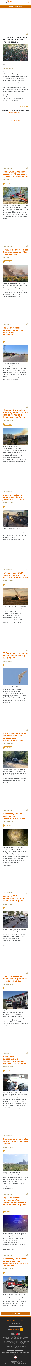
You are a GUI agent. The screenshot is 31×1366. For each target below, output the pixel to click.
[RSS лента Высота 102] (19, 1334)
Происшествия (7, 34)
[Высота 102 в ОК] (14, 1334)
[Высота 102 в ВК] (12, 1334)
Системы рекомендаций (15, 1326)
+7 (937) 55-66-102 (15, 112)
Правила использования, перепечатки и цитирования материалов (15, 1353)
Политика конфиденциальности (15, 1350)
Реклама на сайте (15, 1323)
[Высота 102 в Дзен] (17, 1334)
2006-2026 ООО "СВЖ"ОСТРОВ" (15, 1320)
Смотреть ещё (15, 1313)
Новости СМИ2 (15, 120)
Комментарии (23, 106)
